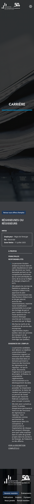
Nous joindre (10, 500)
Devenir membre (11, 493)
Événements (26, 493)
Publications (8, 497)
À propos (27, 497)
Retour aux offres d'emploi (13, 212)
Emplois (18, 497)
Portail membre (23, 500)
